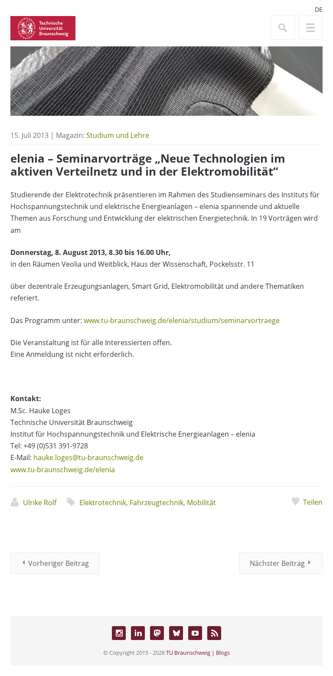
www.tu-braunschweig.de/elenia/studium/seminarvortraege (182, 320)
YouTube (195, 633)
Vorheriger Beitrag (58, 563)
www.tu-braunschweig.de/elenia (62, 469)
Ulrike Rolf (39, 502)
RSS (214, 633)
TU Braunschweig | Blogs (198, 652)
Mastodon (157, 633)
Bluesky (176, 633)
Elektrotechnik (102, 502)
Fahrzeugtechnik (156, 502)
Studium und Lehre (117, 135)
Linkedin (138, 633)
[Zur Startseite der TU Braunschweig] (42, 27)
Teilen (313, 502)
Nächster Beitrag (277, 563)
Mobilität (201, 502)
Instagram (119, 633)
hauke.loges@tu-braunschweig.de (88, 457)
